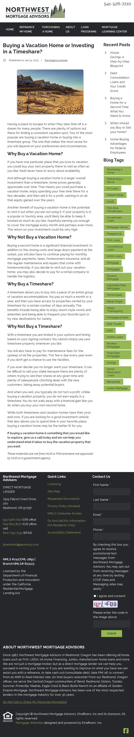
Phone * (98, 529)
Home (10, 29)
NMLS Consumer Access (65, 513)
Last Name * (101, 499)
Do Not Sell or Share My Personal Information (35, 702)
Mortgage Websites (30, 722)
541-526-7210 (117, 3)
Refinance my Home (27, 29)
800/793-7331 (12, 533)
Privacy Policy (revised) (64, 506)
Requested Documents (64, 498)
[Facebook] (126, 731)
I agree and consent (111, 596)
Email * (97, 514)
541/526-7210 (12, 519)
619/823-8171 (12, 524)
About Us (70, 29)
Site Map (54, 491)
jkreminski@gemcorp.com (21, 544)
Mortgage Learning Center (114, 29)
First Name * (101, 485)
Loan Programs (88, 29)
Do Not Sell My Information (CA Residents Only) (67, 523)
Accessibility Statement (64, 532)
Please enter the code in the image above (110, 615)
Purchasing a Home (51, 29)
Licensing (54, 484)
